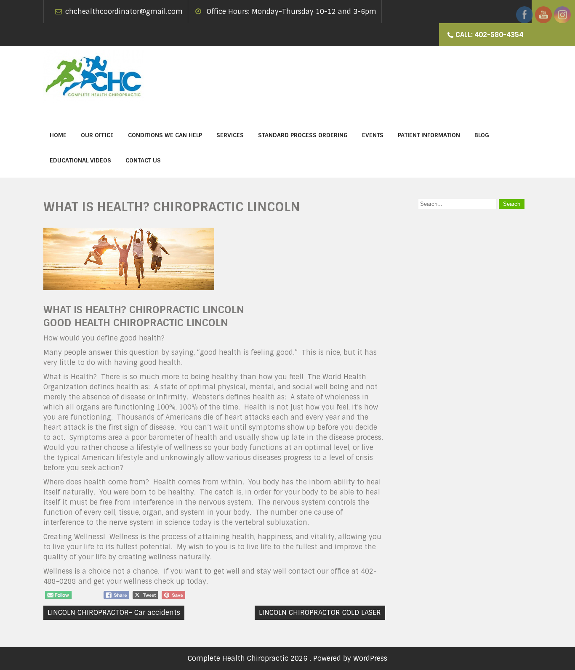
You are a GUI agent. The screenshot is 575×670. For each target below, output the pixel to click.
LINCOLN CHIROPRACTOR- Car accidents (114, 612)
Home (58, 135)
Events (372, 135)
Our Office (97, 135)
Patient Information (429, 135)
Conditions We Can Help (165, 135)
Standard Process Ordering (303, 135)
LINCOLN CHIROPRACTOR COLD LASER (320, 612)
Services (230, 135)
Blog (481, 135)
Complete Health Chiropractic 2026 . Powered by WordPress (287, 658)
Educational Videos (80, 160)
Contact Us (143, 160)
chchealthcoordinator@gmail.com (124, 11)
